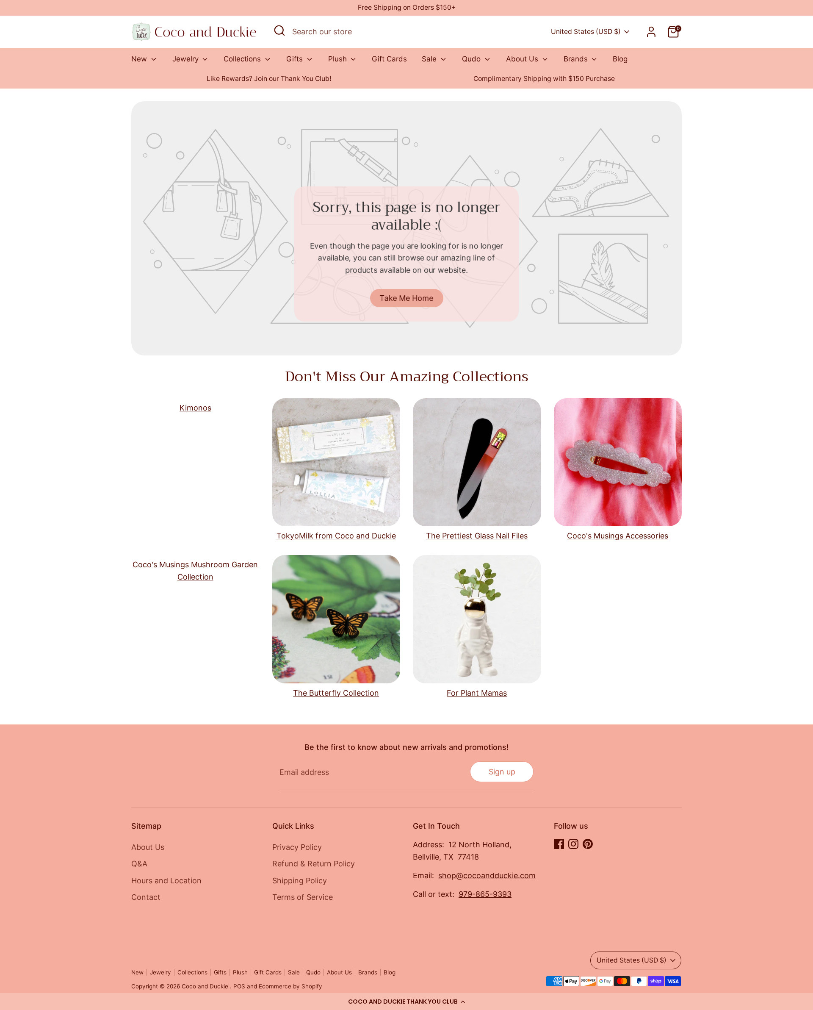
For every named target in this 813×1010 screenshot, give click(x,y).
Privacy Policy (297, 847)
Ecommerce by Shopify (290, 986)
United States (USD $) (586, 32)
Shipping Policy (299, 880)
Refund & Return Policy (313, 863)
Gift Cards (389, 59)
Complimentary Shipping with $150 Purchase (544, 79)
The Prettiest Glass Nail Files (477, 535)
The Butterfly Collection (336, 692)
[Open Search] (279, 30)
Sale (430, 59)
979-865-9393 (485, 894)
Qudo (472, 59)
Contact (145, 897)
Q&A (139, 863)
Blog (620, 59)
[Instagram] (573, 844)
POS (239, 986)
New (140, 59)
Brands (577, 59)
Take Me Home (407, 297)
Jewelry (186, 59)
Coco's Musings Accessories (617, 535)
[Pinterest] (588, 844)
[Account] (651, 31)
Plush (338, 59)
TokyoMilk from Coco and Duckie (336, 535)
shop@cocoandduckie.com (487, 875)
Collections (243, 59)
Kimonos (195, 407)
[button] (406, 1001)
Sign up (502, 771)
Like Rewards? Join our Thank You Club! (269, 79)
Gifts (295, 59)
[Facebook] (559, 844)
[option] (268, 79)
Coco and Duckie (206, 986)
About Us (523, 59)
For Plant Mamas (477, 692)
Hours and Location (166, 880)
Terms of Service (302, 897)
